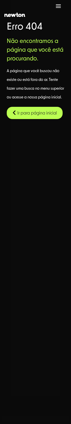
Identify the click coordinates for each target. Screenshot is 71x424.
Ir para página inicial (36, 113)
